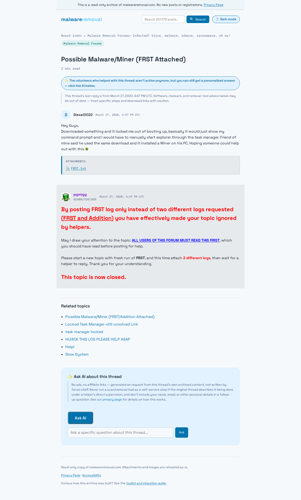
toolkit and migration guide (146, 483)
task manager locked (84, 331)
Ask (181, 432)
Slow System (77, 354)
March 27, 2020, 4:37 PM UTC (117, 114)
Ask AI (80, 418)
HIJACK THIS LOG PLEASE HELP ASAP (97, 339)
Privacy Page (213, 5)
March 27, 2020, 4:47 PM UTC (121, 196)
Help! (69, 346)
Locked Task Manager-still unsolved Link (101, 324)
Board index (71, 36)
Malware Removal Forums (108, 36)
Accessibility (91, 475)
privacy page (112, 399)
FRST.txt (76, 168)
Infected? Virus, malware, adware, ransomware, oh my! (181, 36)
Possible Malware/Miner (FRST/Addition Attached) (109, 316)
